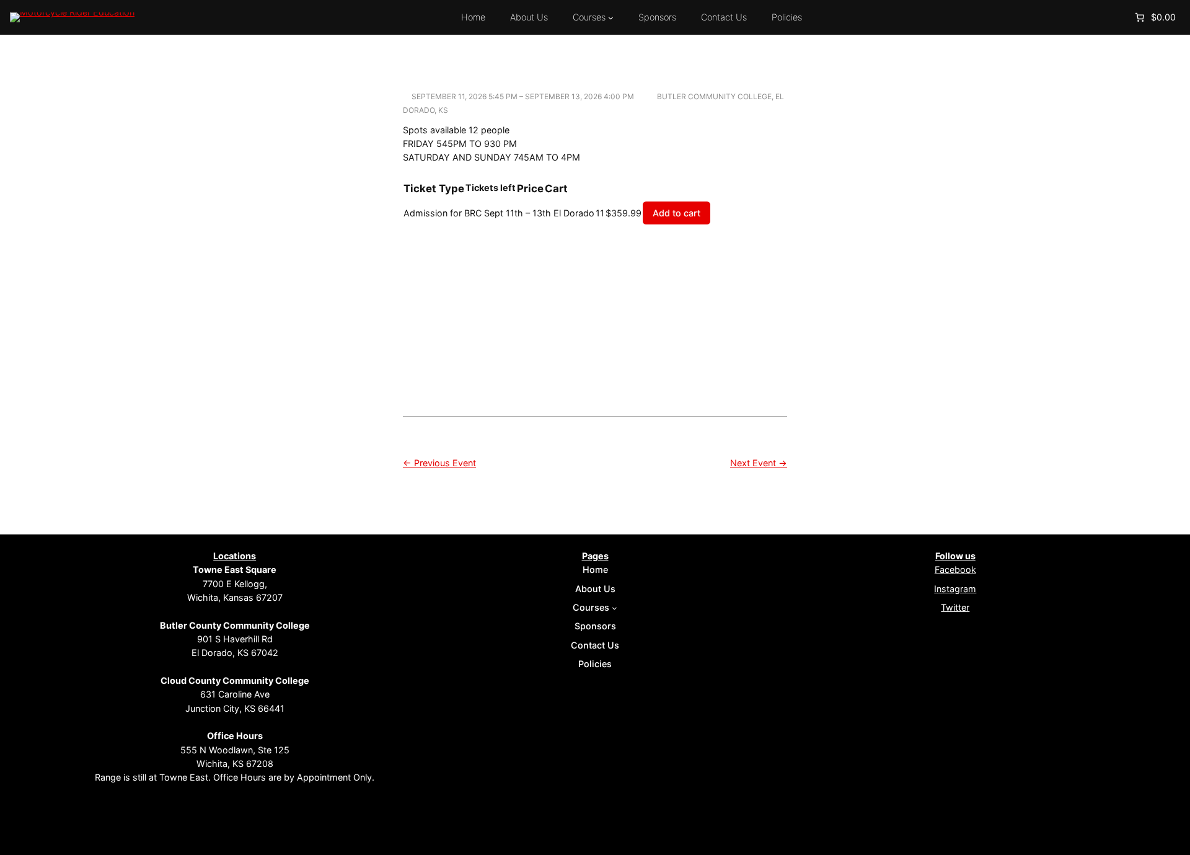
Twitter (955, 607)
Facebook (955, 569)
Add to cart (676, 213)
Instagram (955, 588)
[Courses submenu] (611, 17)
